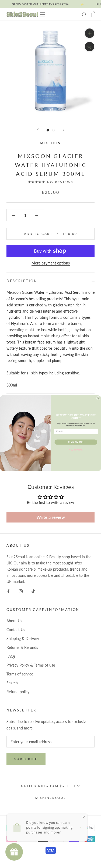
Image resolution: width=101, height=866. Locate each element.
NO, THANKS (76, 450)
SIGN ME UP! (75, 442)
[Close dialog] (98, 398)
